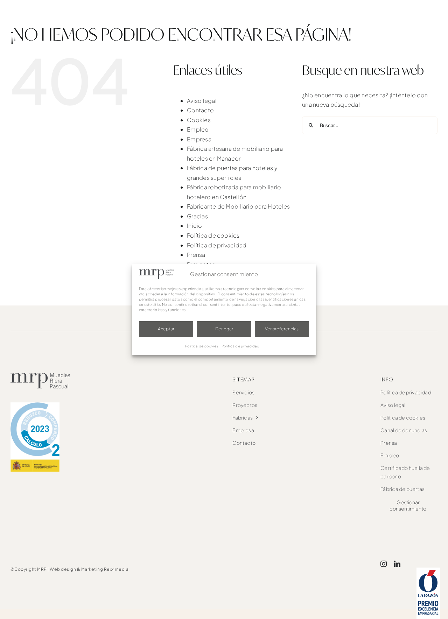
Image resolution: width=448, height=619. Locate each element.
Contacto (200, 110)
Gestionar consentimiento (408, 505)
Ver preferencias (282, 328)
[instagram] (383, 564)
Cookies (199, 120)
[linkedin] (397, 564)
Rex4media (116, 569)
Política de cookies (201, 346)
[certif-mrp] (34, 405)
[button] (426, 14)
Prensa (196, 254)
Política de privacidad (240, 346)
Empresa (199, 139)
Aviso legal (202, 100)
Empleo (198, 129)
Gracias (197, 216)
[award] (428, 570)
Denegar (224, 328)
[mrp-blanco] (44, 7)
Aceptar (166, 328)
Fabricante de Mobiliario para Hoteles (238, 206)
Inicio (194, 225)
